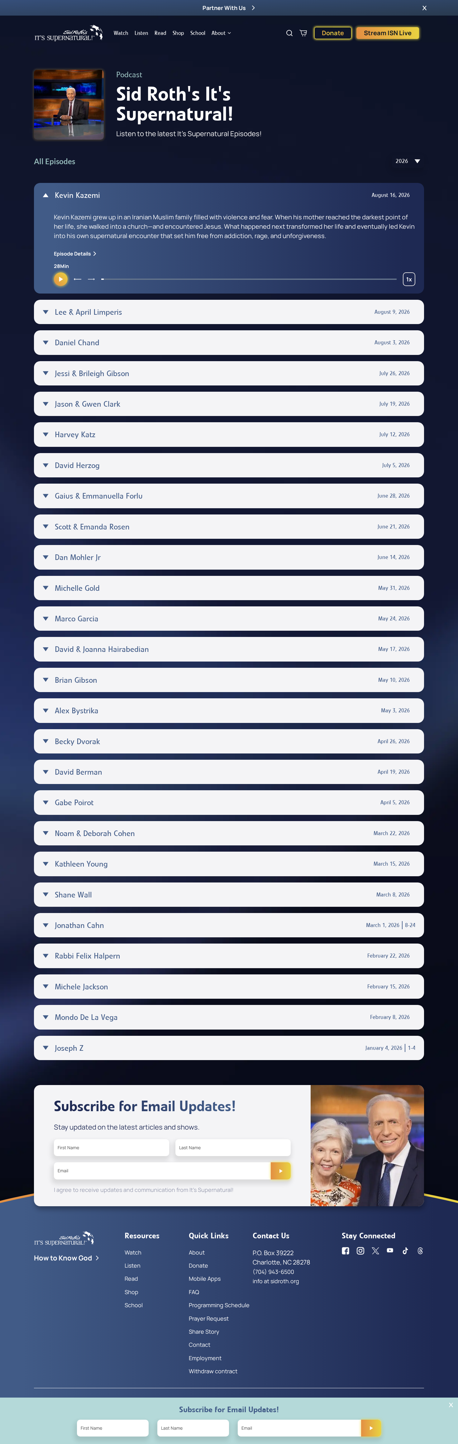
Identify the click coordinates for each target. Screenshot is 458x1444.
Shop (178, 33)
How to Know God (63, 1258)
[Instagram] (360, 1251)
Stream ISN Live (388, 33)
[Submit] (281, 1170)
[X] (375, 1251)
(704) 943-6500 (273, 1271)
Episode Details (72, 253)
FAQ (194, 1292)
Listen (141, 33)
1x (410, 280)
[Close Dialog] (451, 1405)
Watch (121, 33)
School (197, 33)
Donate (333, 33)
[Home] (69, 33)
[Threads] (420, 1251)
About (219, 33)
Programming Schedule (219, 1305)
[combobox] (408, 161)
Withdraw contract (213, 1371)
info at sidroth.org (276, 1281)
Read (160, 33)
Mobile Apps (205, 1278)
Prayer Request (209, 1318)
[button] (424, 8)
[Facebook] (345, 1251)
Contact (199, 1344)
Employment (205, 1358)
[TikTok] (405, 1251)
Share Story (204, 1331)
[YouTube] (390, 1251)
